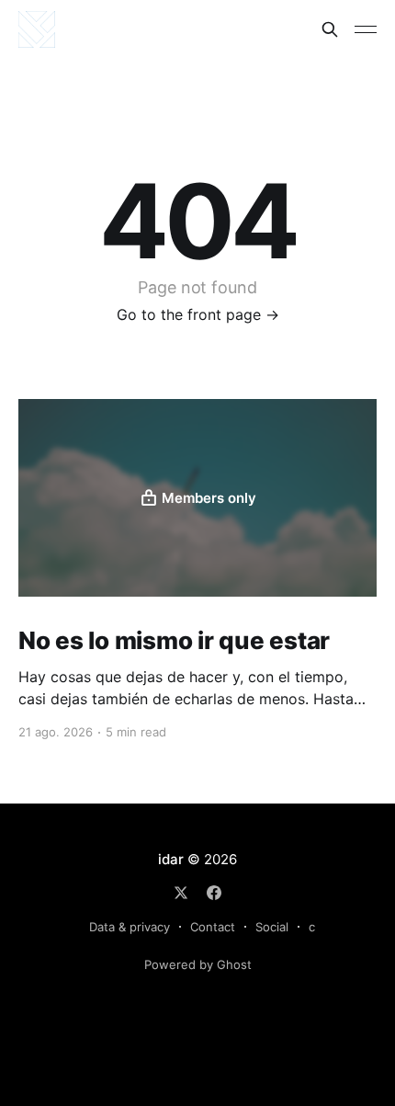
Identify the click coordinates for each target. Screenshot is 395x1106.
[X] (181, 892)
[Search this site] (329, 29)
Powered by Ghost (198, 964)
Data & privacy (129, 926)
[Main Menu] (365, 29)
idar (170, 859)
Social (271, 926)
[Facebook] (214, 892)
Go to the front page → (198, 314)
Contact (212, 926)
